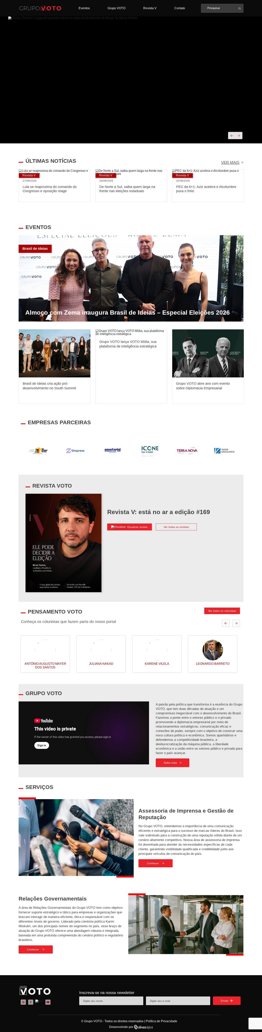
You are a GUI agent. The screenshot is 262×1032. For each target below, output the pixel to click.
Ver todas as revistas (176, 526)
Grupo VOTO (116, 8)
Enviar (225, 1000)
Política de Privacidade (161, 1021)
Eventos (84, 8)
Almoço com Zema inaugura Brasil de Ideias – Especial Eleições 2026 (127, 313)
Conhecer (153, 863)
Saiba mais (170, 762)
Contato (179, 8)
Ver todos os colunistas (222, 610)
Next (246, 451)
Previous (16, 451)
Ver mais (230, 162)
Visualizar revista (137, 526)
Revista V (150, 8)
